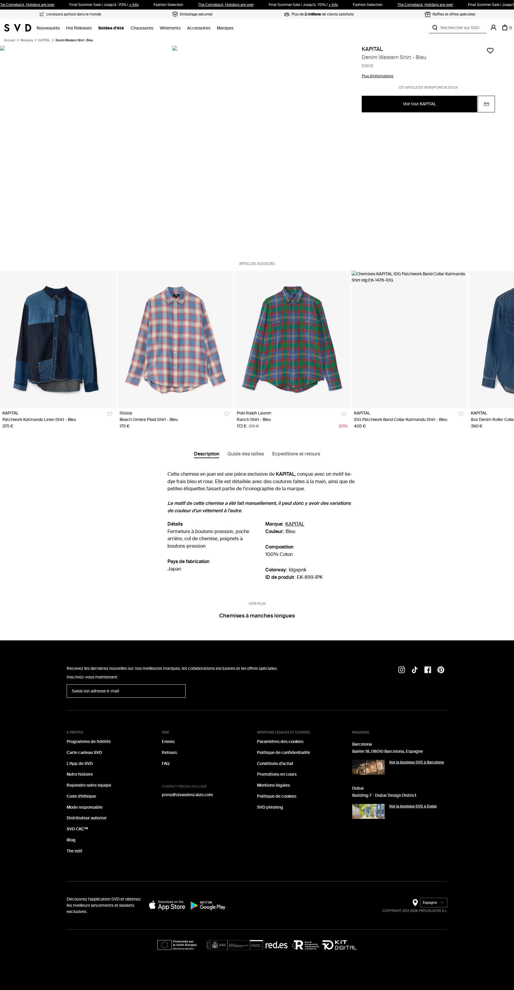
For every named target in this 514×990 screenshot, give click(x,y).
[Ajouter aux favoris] (490, 50)
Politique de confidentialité (283, 752)
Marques (225, 28)
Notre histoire (80, 774)
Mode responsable (85, 807)
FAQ (166, 763)
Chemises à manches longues (257, 616)
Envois (168, 741)
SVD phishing (270, 807)
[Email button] (486, 104)
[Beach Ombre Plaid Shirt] (175, 339)
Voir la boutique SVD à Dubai (413, 806)
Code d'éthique (81, 796)
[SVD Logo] (17, 27)
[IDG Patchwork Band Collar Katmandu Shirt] (409, 339)
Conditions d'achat (275, 763)
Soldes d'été (111, 28)
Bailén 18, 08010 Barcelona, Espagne (387, 751)
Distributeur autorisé (86, 818)
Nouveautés (48, 28)
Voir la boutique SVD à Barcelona (416, 762)
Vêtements (170, 28)
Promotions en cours (277, 774)
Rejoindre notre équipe (89, 785)
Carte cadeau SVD (84, 752)
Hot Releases (79, 28)
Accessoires (198, 28)
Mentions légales (273, 785)
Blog (71, 840)
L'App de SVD (80, 763)
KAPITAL (44, 40)
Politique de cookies (276, 796)
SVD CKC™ (77, 829)
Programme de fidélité (89, 741)
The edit (74, 851)
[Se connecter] (493, 27)
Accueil (9, 40)
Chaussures (142, 28)
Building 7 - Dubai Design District (384, 795)
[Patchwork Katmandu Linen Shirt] (58, 339)
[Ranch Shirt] (292, 339)
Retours (169, 752)
